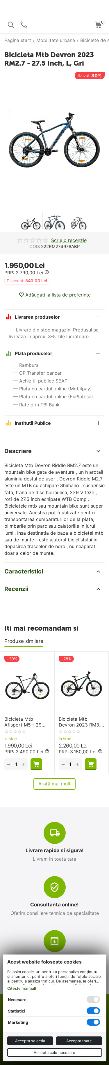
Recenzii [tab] (16, 588)
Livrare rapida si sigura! (55, 850)
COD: (34, 246)
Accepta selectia (30, 1040)
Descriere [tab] (18, 451)
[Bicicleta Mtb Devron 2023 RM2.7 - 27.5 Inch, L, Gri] (54, 140)
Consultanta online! (54, 905)
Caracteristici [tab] (23, 571)
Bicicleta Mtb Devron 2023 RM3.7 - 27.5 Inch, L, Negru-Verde (81, 721)
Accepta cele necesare (54, 1052)
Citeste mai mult (21, 988)
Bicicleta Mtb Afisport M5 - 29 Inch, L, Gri (23, 721)
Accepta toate (79, 1040)
